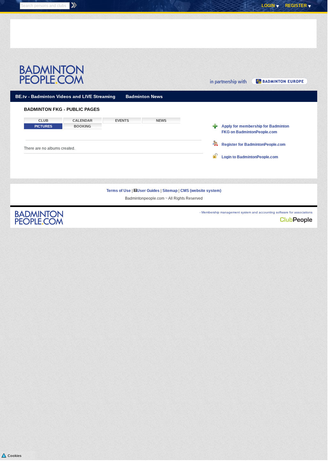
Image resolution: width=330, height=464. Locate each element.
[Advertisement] (126, 33)
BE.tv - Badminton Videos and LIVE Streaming (65, 96)
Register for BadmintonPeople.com (252, 144)
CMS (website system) (200, 190)
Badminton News (144, 96)
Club (43, 120)
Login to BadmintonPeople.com (248, 157)
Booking (82, 126)
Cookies (14, 456)
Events (122, 120)
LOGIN (268, 5)
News (161, 120)
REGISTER (296, 5)
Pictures (43, 126)
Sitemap (169, 190)
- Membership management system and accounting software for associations (256, 212)
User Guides (148, 190)
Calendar (82, 120)
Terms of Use (118, 190)
